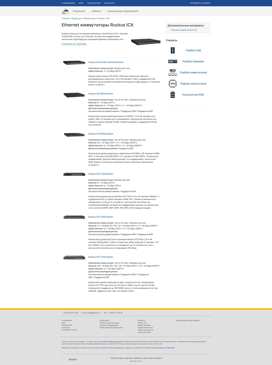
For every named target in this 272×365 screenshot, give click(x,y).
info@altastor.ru (94, 313)
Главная (65, 18)
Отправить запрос (69, 330)
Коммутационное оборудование (111, 327)
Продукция (76, 18)
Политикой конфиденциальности (111, 341)
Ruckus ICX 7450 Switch (100, 217)
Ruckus (101, 18)
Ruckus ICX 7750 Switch (100, 257)
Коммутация (90, 18)
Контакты (66, 327)
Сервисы (141, 320)
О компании (67, 320)
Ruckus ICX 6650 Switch (100, 134)
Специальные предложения (187, 320)
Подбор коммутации (145, 327)
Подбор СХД (142, 323)
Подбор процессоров (145, 330)
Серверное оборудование (109, 325)
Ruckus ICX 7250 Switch (100, 174)
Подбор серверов (144, 325)
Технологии (67, 325)
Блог (64, 323)
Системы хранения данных (110, 323)
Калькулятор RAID (144, 332)
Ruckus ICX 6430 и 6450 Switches (106, 62)
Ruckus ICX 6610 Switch (100, 93)
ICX (108, 18)
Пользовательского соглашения (162, 348)
